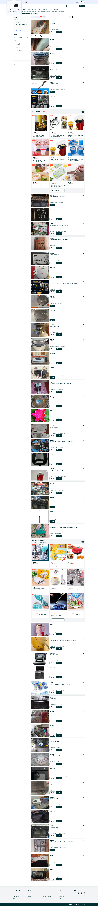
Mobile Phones (24, 9)
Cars (29, 9)
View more (17, 30)
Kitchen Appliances (32, 11)
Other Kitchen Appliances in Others (58, 11)
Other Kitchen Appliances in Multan (44, 11)
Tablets (50, 9)
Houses (39, 9)
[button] (38, 17)
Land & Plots (55, 9)
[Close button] (20, 1)
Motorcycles (34, 9)
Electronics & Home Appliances (22, 11)
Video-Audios (45, 9)
